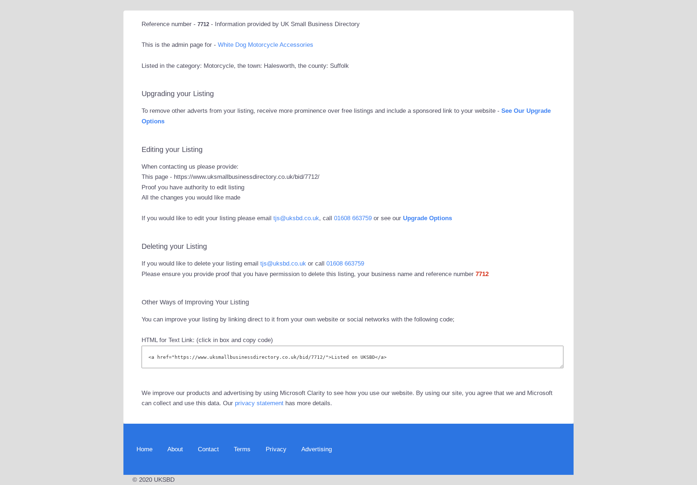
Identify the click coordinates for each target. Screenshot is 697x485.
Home (144, 449)
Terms (242, 449)
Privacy (276, 449)
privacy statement (259, 403)
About (175, 449)
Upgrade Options (427, 218)
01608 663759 (353, 218)
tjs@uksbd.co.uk (296, 218)
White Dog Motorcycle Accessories (265, 44)
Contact (208, 449)
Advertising (316, 449)
